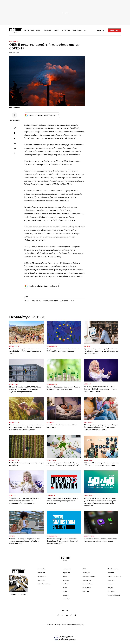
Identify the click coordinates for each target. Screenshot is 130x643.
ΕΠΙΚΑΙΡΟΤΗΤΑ (14, 41)
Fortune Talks (41, 580)
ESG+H (84, 569)
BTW (82, 624)
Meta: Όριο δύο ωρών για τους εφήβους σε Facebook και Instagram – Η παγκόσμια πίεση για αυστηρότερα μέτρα (101, 427)
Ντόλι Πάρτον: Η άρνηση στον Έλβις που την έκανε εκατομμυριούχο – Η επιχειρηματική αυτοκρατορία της (25, 500)
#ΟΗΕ (72, 301)
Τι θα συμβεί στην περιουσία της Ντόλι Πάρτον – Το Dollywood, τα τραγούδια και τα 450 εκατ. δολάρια (100, 389)
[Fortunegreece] (15, 32)
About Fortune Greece (113, 569)
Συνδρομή (110, 587)
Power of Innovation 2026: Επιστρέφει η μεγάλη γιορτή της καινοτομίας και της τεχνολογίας (62, 500)
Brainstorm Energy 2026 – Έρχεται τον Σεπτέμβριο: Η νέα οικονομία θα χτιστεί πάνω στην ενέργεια (62, 541)
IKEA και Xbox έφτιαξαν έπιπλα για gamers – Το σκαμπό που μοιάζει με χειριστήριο (101, 464)
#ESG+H (26, 301)
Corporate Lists (42, 569)
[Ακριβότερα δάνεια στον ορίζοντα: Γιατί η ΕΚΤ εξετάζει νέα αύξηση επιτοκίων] (64, 332)
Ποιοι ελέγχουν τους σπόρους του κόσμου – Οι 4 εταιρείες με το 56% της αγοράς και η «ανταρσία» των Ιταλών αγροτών (26, 427)
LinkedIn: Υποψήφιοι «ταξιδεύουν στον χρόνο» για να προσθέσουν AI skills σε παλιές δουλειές (24, 541)
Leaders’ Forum (42, 576)
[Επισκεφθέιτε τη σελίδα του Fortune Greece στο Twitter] (58, 615)
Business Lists (41, 572)
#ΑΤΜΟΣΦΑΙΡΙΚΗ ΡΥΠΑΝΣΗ (50, 301)
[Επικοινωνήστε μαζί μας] (75, 615)
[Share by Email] (15, 148)
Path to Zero (86, 591)
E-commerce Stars (87, 584)
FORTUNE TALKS (29, 30)
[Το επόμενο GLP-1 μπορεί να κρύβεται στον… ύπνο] (64, 408)
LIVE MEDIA (47, 30)
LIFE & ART (87, 384)
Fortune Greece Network (44, 584)
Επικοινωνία (111, 580)
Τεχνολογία (66, 580)
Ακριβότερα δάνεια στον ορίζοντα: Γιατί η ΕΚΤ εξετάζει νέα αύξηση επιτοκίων (63, 350)
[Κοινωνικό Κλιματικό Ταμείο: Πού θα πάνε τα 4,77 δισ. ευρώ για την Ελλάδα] (64, 370)
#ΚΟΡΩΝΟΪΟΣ (64, 301)
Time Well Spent (87, 587)
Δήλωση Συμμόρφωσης (114, 576)
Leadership (66, 595)
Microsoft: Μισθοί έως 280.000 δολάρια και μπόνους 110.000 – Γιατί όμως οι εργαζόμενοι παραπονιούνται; (25, 389)
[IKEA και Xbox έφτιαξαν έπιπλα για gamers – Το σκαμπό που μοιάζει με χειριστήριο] (101, 446)
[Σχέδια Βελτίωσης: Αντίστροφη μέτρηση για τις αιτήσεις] (26, 446)
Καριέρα (65, 591)
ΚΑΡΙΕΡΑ (87, 346)
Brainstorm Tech (87, 580)
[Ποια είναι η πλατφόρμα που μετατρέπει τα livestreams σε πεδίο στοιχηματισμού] (101, 522)
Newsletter (110, 584)
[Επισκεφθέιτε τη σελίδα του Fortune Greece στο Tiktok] (71, 615)
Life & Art (65, 576)
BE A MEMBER (66, 30)
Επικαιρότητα (66, 569)
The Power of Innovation (89, 576)
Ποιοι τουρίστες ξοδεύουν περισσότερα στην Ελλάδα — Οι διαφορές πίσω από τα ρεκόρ (25, 351)
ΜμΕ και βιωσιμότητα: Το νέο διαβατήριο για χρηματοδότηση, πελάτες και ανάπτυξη (63, 464)
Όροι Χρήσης (111, 591)
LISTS (38, 30)
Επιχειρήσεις (66, 572)
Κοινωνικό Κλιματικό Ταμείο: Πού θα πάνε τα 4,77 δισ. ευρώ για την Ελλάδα (63, 388)
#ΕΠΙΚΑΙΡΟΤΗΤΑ (36, 301)
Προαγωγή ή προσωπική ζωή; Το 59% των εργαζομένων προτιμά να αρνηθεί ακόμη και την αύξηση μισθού (101, 351)
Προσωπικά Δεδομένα (114, 595)
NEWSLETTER (114, 30)
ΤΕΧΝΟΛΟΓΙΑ (88, 422)
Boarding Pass (86, 572)
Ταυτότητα (111, 572)
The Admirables (77, 30)
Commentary (66, 599)
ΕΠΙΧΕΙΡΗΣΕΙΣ (13, 384)
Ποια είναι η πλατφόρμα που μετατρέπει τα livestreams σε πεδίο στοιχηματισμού (100, 540)
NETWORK (56, 30)
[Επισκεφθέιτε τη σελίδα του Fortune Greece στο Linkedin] (62, 615)
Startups (65, 587)
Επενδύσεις (66, 584)
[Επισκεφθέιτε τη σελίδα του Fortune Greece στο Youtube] (67, 615)
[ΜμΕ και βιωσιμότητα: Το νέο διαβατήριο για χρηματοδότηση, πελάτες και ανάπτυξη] (64, 446)
